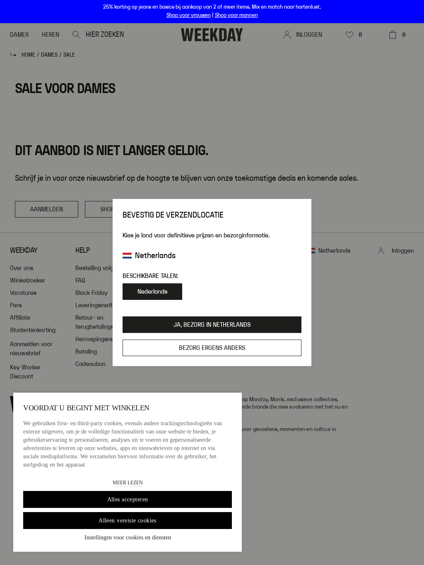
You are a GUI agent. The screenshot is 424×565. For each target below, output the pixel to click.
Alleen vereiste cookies (128, 520)
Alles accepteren (127, 499)
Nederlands (152, 291)
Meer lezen (128, 483)
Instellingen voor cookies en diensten (127, 537)
